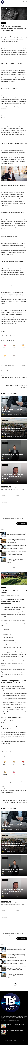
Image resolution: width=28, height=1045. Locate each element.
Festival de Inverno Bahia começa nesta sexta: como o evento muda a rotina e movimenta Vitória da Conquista (13, 431)
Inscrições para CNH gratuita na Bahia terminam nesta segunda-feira (16, 1025)
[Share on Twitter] (6, 751)
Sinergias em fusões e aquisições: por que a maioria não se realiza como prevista (13, 409)
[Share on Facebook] (2, 751)
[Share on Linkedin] (14, 751)
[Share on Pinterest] (10, 751)
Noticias (4, 23)
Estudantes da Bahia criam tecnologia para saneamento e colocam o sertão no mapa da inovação (17, 541)
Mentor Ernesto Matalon (5, 370)
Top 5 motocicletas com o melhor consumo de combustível (15, 1031)
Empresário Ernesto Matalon (6, 368)
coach (2, 365)
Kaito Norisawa (9, 414)
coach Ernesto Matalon (9, 365)
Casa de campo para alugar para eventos (14, 377)
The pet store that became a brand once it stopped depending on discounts (13, 476)
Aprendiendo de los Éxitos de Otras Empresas (16, 386)
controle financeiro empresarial (7, 367)
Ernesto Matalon (4, 38)
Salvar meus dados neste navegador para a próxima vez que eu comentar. (13, 519)
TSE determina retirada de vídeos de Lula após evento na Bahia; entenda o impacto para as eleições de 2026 (16, 547)
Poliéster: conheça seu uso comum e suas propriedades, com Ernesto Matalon (14, 801)
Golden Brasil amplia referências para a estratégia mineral (12, 455)
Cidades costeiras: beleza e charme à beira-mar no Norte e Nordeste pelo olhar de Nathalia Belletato (13, 790)
